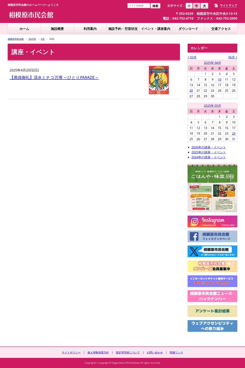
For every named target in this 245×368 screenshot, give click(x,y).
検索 (155, 5)
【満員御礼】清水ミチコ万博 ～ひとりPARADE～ (54, 77)
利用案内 (90, 28)
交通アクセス (221, 28)
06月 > (232, 57)
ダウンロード (188, 28)
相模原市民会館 (16, 39)
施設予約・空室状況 (123, 28)
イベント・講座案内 (155, 28)
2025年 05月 (212, 106)
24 (233, 133)
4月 (43, 39)
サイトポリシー (71, 352)
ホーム (24, 28)
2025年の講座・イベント (208, 152)
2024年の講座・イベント (208, 157)
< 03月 (192, 57)
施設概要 (57, 28)
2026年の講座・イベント (208, 147)
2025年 (32, 39)
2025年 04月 (212, 63)
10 (219, 79)
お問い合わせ (155, 352)
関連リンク (176, 352)
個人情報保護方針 (98, 352)
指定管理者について (128, 352)
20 (191, 90)
